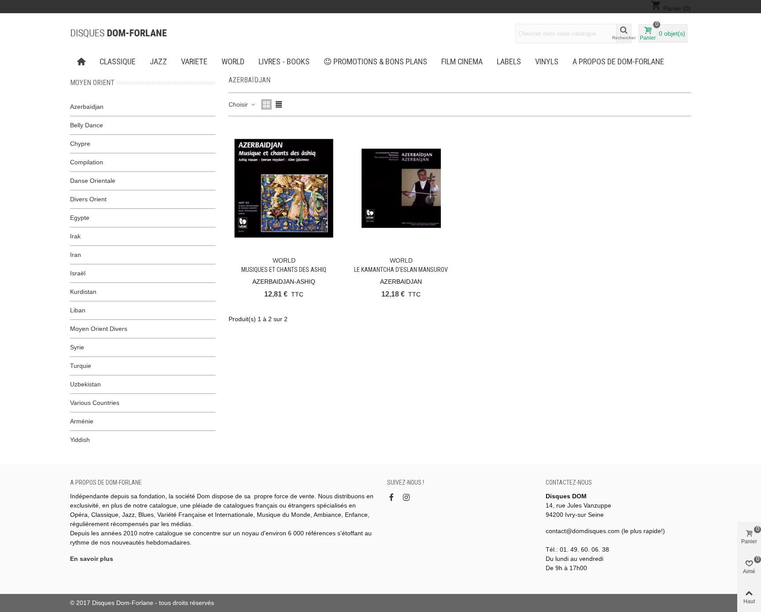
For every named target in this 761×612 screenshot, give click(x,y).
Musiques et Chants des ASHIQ (283, 269)
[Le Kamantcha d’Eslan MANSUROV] (401, 188)
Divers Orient (88, 199)
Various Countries (94, 402)
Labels (509, 62)
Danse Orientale (92, 180)
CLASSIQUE (118, 62)
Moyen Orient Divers (98, 328)
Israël (77, 273)
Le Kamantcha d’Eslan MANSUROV (401, 269)
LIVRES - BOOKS (284, 62)
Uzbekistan (85, 384)
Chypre (80, 143)
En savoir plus (91, 558)
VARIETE (194, 62)
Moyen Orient (92, 82)
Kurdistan (83, 291)
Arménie (81, 421)
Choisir (239, 104)
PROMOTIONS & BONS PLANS (380, 62)
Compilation (86, 162)
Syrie (77, 347)
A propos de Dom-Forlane (618, 62)
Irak (75, 236)
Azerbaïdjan (86, 106)
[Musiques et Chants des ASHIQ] (284, 188)
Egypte (79, 217)
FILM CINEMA (462, 62)
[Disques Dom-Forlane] (118, 33)
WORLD (233, 62)
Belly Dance (86, 125)
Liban (77, 310)
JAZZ (158, 62)
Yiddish (80, 439)
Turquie (80, 365)
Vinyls (546, 62)
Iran (75, 254)
